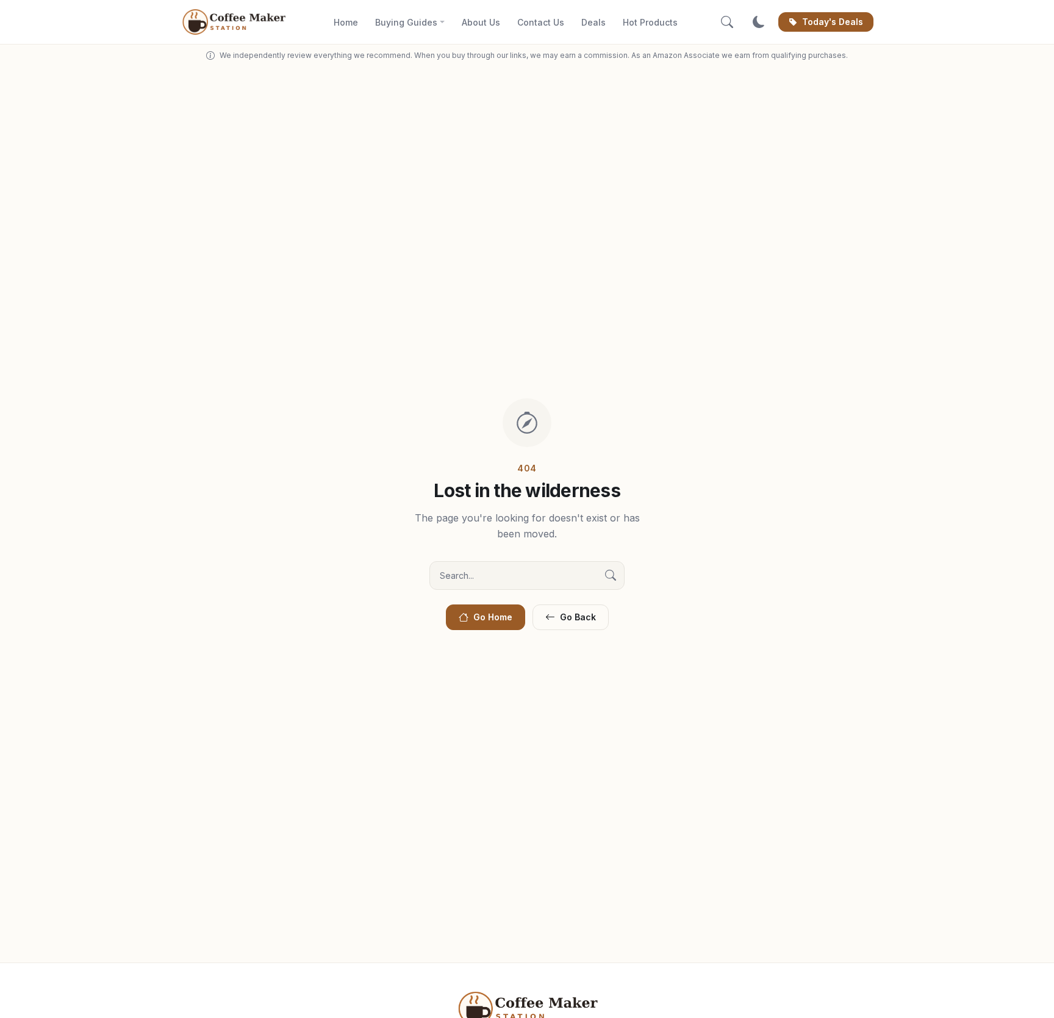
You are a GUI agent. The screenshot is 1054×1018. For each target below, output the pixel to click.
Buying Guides (406, 22)
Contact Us (540, 22)
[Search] (727, 22)
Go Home (492, 617)
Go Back (578, 617)
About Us (481, 22)
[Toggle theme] (759, 22)
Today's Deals (832, 21)
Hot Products (650, 22)
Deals (593, 22)
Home (346, 22)
